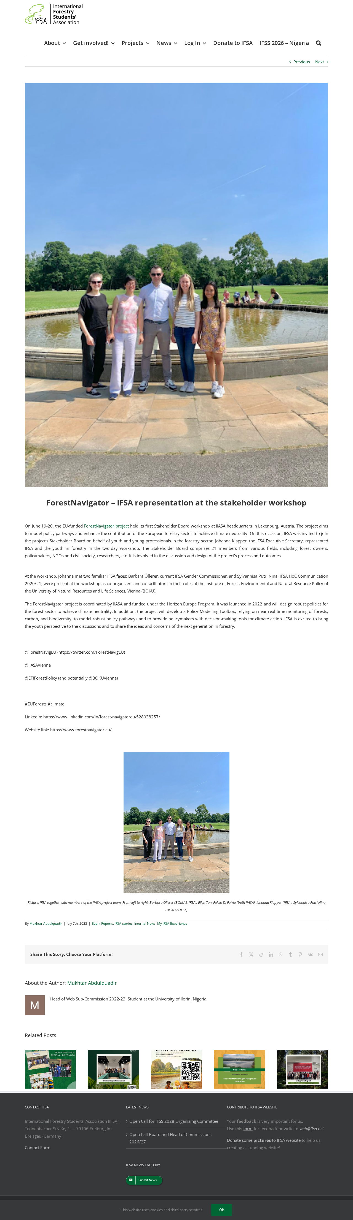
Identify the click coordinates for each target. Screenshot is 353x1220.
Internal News (145, 923)
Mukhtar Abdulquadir (46, 923)
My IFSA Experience (172, 923)
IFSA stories (124, 923)
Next (319, 61)
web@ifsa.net (311, 1128)
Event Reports (102, 923)
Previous (301, 61)
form (248, 1128)
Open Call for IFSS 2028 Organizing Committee (173, 1121)
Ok (221, 1209)
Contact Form (37, 1147)
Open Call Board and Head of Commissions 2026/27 (170, 1138)
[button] (318, 42)
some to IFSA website (264, 1140)
